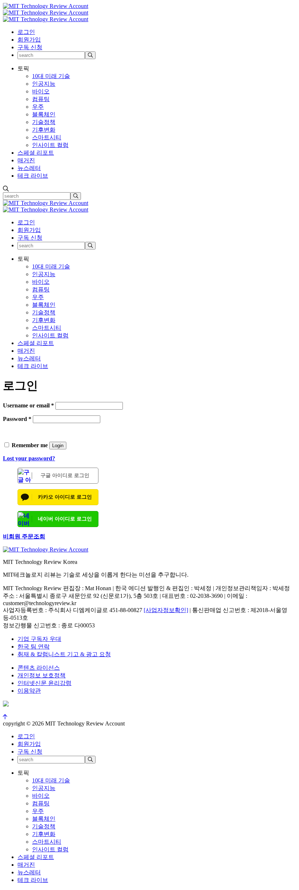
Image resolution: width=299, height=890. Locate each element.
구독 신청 (30, 47)
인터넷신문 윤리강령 (44, 683)
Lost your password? (29, 458)
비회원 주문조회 (24, 536)
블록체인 (43, 114)
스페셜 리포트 (36, 153)
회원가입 (29, 39)
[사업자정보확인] (166, 610)
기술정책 (43, 122)
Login (57, 445)
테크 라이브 (33, 176)
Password (17, 419)
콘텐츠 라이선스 (39, 668)
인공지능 (43, 84)
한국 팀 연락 (34, 646)
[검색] (90, 55)
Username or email (28, 405)
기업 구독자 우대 (39, 639)
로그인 (26, 32)
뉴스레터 (29, 168)
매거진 (26, 160)
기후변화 (43, 130)
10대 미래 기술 (51, 76)
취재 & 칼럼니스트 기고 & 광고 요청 (64, 654)
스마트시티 (46, 137)
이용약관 (29, 691)
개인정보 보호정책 (42, 675)
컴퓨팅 (41, 99)
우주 (38, 107)
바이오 (41, 91)
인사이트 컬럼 (50, 145)
